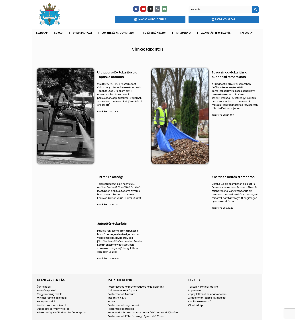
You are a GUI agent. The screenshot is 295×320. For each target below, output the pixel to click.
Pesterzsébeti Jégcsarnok (123, 305)
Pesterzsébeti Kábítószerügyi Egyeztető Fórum (136, 316)
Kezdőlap (42, 32)
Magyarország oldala (49, 294)
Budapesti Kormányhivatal (53, 309)
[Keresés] (255, 9)
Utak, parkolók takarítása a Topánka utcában (117, 74)
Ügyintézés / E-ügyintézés (118, 32)
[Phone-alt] (157, 9)
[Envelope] (164, 9)
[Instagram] (150, 9)
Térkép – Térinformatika (203, 286)
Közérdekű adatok (154, 32)
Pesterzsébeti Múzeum (121, 294)
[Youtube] (143, 9)
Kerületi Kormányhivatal (51, 305)
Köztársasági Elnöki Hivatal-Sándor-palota (62, 312)
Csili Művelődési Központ (122, 290)
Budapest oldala (46, 301)
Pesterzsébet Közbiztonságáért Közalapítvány (136, 286)
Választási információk (216, 32)
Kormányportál (46, 290)
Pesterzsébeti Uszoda (121, 309)
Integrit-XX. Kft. (117, 298)
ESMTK (112, 301)
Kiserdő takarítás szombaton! (234, 177)
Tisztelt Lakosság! (110, 177)
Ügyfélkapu (44, 286)
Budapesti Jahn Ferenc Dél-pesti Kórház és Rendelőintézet (143, 312)
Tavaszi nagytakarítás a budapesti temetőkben (229, 74)
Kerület (58, 32)
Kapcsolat (247, 32)
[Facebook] (136, 9)
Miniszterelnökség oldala (52, 298)
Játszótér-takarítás (112, 224)
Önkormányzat (82, 32)
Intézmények (183, 32)
